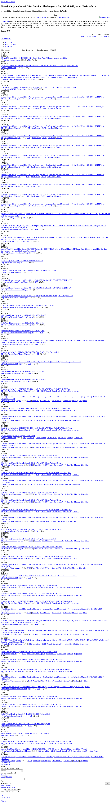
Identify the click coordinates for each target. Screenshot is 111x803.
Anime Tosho (5, 764)
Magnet (18, 60)
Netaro (8, 60)
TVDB (99, 36)
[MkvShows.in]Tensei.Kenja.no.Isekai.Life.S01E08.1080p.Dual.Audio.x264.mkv (29, 492)
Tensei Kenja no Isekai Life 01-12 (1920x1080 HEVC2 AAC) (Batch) (25, 733)
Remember (5, 783)
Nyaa (3, 60)
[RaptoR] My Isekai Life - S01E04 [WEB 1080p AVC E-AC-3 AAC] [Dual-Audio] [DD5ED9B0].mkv (36, 741)
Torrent (12, 60)
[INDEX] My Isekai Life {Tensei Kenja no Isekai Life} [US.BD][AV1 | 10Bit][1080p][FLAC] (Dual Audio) (38, 87)
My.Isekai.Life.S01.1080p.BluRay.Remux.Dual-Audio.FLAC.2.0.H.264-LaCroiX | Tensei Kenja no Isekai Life (39, 66)
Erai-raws (14, 282)
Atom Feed (9, 46)
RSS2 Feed (9, 42)
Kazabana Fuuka (64, 17)
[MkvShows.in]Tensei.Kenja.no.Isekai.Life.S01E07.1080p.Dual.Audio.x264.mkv (29, 539)
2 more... (59, 99)
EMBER (14, 229)
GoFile (44, 99)
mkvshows (8, 457)
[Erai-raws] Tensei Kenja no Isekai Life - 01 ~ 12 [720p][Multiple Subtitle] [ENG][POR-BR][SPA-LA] (36, 288)
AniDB (83, 36)
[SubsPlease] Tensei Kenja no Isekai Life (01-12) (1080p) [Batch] (23, 315)
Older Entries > (6, 39)
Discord (3, 801)
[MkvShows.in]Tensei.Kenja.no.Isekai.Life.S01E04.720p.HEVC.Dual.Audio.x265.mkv (31, 704)
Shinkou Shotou (40, 17)
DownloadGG (57, 391)
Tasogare (14, 531)
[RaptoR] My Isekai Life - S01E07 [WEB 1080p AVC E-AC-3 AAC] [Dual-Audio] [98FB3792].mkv (36, 556)
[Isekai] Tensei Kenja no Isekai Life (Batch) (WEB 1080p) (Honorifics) (25, 714)
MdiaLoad (51, 99)
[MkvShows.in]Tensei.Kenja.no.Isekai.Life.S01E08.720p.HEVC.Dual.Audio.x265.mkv (31, 500)
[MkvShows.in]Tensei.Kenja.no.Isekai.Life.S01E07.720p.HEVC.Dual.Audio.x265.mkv (31, 547)
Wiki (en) (106, 36)
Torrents (4, 775)
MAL (94, 36)
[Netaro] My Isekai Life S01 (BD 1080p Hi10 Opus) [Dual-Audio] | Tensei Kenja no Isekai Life (34, 58)
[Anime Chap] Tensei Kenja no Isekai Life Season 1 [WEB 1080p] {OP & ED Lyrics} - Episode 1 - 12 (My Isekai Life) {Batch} (45, 687)
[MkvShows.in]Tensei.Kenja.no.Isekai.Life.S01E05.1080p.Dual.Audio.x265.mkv (29, 652)
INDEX (14, 89)
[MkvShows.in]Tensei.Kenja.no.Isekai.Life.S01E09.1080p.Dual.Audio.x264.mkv (29, 455)
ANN (89, 36)
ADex (3, 253)
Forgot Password (6, 785)
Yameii (8, 272)
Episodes (9, 777)
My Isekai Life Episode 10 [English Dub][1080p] (18, 436)
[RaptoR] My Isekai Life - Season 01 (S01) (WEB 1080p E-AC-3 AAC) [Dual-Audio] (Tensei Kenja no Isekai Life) (41, 362)
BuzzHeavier (36, 99)
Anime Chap (15, 689)
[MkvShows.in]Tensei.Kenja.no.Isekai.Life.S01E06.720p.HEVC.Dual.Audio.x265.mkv (31, 593)
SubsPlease (18, 317)
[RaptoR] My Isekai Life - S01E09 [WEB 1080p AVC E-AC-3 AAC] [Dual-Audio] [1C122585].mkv (36, 473)
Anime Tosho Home (8, 2)
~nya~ (3, 795)
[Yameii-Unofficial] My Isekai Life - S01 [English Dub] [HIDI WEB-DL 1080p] (28, 270)
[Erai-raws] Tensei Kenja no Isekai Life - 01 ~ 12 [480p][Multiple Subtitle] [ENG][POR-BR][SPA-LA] (36, 280)
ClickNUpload (46, 391)
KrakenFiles (67, 391)
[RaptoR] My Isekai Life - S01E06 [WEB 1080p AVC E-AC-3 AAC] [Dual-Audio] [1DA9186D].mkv (36, 601)
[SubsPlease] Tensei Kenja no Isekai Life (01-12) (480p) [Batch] (23, 331)
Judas (13, 79)
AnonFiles (35, 401)
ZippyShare (83, 401)
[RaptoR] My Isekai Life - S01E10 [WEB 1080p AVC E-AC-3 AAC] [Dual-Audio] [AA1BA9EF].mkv (37, 428)
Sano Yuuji (5, 21)
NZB (30, 60)
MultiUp (75, 401)
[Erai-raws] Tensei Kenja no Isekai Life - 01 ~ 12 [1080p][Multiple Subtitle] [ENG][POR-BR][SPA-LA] (37, 296)
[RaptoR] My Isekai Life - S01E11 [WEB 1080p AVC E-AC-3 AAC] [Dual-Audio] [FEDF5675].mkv (36, 408)
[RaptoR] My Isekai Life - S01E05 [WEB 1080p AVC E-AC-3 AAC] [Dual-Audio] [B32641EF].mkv (36, 669)
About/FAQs (5, 797)
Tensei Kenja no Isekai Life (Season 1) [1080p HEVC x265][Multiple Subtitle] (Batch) (30, 529)
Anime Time (15, 241)
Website (8, 79)
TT (2, 99)
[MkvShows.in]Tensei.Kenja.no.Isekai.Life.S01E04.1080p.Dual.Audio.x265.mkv (29, 696)
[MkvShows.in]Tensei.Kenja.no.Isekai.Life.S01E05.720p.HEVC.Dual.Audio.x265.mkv (31, 659)
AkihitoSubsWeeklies (18, 307)
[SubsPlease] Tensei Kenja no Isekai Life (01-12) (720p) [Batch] (23, 323)
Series (3, 777)
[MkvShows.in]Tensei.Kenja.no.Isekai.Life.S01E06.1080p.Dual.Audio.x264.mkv (29, 585)
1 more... (40, 186)
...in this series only (10, 773)
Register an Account (8, 787)
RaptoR (16, 354)
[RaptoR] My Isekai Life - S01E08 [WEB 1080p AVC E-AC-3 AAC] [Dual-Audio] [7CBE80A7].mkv (36, 510)
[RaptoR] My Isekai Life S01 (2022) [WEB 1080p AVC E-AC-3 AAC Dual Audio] (30, 352)
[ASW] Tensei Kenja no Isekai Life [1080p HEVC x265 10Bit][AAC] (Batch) (28, 305)
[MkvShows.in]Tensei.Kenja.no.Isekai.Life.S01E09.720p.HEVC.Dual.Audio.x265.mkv (31, 463)
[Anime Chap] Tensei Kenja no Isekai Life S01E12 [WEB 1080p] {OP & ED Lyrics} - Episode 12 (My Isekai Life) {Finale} (44, 749)
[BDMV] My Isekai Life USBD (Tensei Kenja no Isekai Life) (22, 261)
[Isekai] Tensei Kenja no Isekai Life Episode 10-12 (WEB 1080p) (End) (25, 724)
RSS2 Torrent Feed (11, 44)
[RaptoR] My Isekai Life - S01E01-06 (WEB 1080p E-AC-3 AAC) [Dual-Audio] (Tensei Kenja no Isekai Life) (39, 576)
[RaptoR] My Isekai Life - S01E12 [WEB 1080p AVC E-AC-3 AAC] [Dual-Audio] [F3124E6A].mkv (36, 389)
